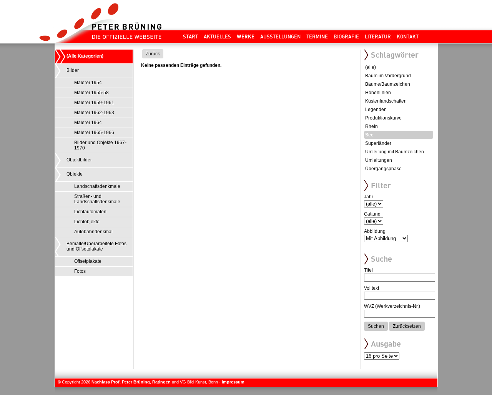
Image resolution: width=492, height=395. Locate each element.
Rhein (371, 126)
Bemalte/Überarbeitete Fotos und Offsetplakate (96, 246)
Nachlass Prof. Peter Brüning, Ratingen (131, 382)
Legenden (376, 109)
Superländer (378, 143)
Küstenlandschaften (386, 101)
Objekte (74, 174)
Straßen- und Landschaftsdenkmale (97, 199)
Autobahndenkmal (93, 231)
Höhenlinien (378, 92)
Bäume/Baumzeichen (387, 84)
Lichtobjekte (87, 221)
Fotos (80, 271)
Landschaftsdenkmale (97, 186)
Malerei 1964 (88, 122)
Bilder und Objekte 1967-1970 (100, 145)
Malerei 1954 (88, 82)
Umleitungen (378, 160)
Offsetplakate (87, 261)
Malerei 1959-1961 (94, 102)
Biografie (346, 36)
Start (190, 36)
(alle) (370, 67)
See (369, 135)
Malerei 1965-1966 (94, 132)
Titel (368, 270)
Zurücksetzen (407, 326)
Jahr (368, 196)
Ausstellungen (280, 36)
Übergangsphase (383, 168)
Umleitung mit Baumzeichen (394, 151)
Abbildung (375, 231)
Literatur (378, 36)
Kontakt (408, 36)
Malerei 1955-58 (91, 92)
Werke (245, 36)
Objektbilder (79, 160)
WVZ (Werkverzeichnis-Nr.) (392, 306)
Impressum (233, 382)
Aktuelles (217, 36)
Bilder (72, 70)
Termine (317, 36)
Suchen (376, 326)
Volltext (371, 288)
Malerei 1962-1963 (94, 112)
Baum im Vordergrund (388, 75)
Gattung (372, 214)
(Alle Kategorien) (84, 56)
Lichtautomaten (90, 211)
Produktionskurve (383, 118)
